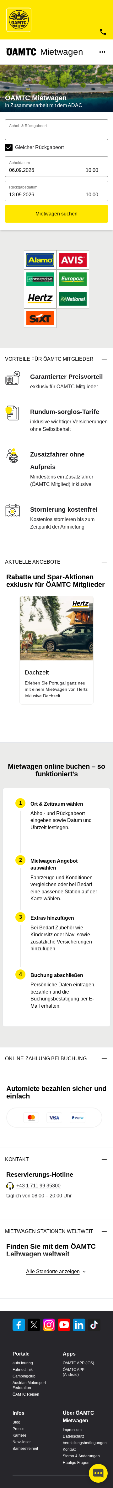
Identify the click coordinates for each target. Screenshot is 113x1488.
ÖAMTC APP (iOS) (78, 1363)
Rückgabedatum (23, 187)
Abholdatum (19, 163)
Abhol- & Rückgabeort (28, 126)
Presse (18, 1429)
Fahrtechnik (23, 1369)
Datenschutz (73, 1436)
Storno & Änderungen (81, 1456)
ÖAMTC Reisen (26, 1394)
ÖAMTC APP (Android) (73, 1372)
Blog (16, 1422)
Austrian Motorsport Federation (29, 1385)
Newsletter (22, 1442)
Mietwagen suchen (56, 213)
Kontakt (69, 1449)
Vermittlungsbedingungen (81, 1443)
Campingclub (24, 1376)
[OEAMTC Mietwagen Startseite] (18, 19)
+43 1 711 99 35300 (38, 1185)
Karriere (19, 1435)
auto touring (23, 1363)
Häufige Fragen (76, 1462)
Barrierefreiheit (25, 1448)
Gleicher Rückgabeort (39, 147)
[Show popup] (106, 133)
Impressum (72, 1430)
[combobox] (56, 134)
